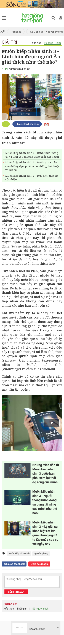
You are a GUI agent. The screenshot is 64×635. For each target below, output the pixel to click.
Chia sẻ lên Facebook (27, 124)
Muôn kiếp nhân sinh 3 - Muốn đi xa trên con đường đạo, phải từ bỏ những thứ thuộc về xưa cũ (32, 166)
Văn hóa (36, 42)
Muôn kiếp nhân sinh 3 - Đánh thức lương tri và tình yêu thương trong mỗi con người (32, 154)
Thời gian (22, 608)
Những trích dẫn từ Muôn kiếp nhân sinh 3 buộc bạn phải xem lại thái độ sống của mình (45, 473)
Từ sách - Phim (52, 42)
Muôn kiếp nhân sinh (19, 553)
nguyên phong (41, 553)
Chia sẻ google (39, 564)
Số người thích (40, 608)
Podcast (16, 31)
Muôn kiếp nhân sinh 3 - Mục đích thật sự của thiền (31, 177)
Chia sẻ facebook (14, 564)
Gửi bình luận (16, 592)
